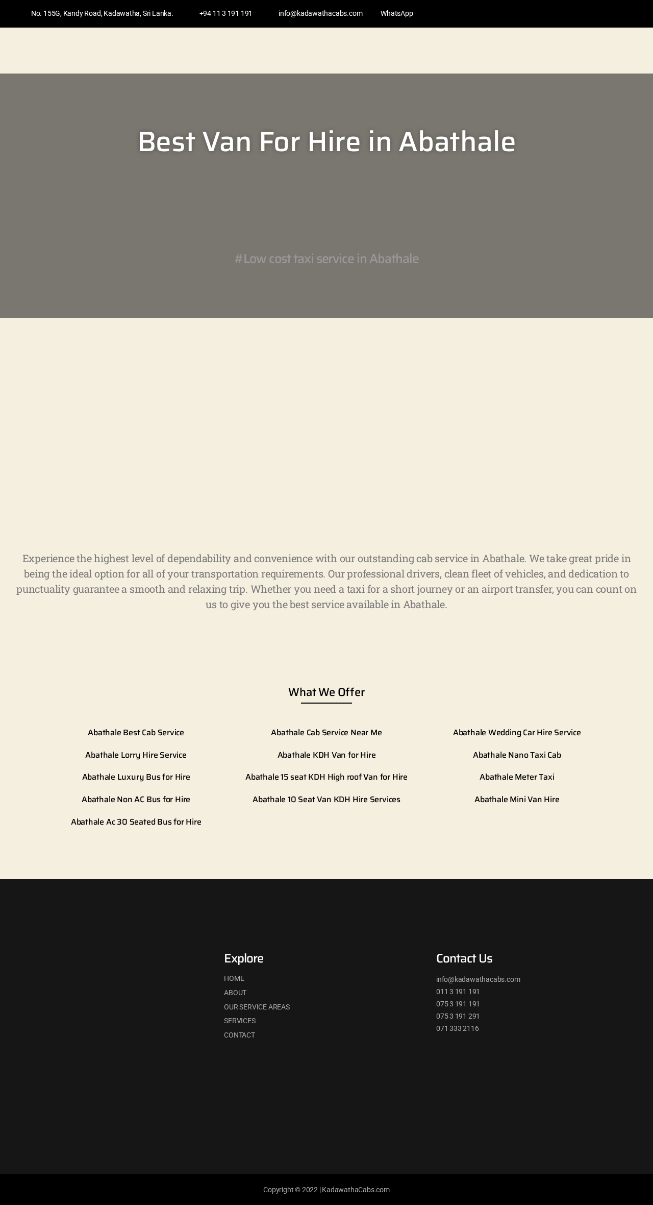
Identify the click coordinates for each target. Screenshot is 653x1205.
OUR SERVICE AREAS (256, 1007)
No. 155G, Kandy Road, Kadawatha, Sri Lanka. (102, 13)
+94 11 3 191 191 (226, 13)
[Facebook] (569, 13)
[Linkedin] (589, 13)
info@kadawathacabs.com (320, 13)
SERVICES (239, 1021)
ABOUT (235, 993)
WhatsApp (397, 13)
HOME (234, 978)
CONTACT (239, 1035)
